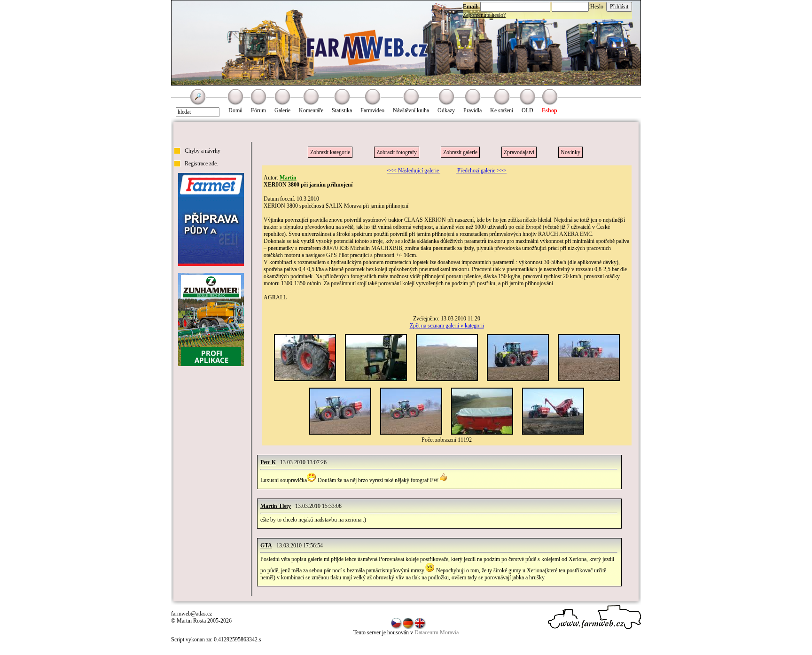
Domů (235, 110)
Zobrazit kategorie (330, 152)
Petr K (268, 462)
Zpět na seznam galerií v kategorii (447, 325)
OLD (527, 110)
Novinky (570, 152)
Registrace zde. (201, 163)
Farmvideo (372, 110)
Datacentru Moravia (436, 632)
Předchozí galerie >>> (481, 170)
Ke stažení (501, 110)
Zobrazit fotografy (396, 152)
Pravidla (472, 110)
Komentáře (311, 110)
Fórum (258, 110)
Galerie (282, 110)
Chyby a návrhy (202, 151)
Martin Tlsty (275, 506)
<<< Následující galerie (413, 170)
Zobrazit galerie (460, 152)
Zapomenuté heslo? (484, 15)
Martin (288, 177)
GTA (266, 545)
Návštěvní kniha (411, 110)
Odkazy (446, 110)
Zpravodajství (519, 152)
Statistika (342, 110)
